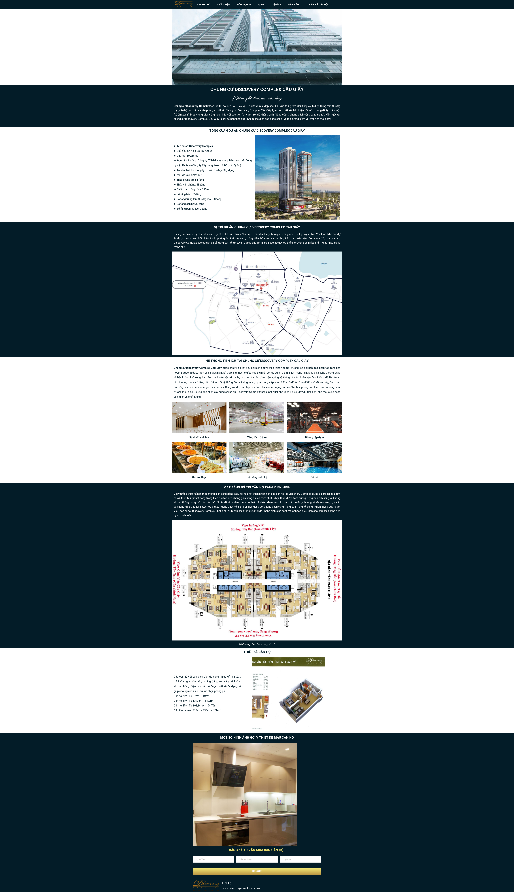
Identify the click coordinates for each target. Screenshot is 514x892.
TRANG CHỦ (204, 4)
